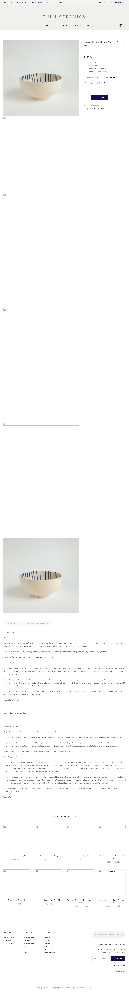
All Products (96, 109)
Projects (76, 25)
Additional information (36, 623)
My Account (103, 2)
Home (34, 25)
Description (14, 623)
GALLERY (46, 25)
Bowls (103, 109)
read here (112, 77)
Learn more (58, 2)
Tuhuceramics (65, 988)
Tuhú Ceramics (64, 16)
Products (27, 941)
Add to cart (99, 98)
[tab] (13, 623)
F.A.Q (5, 947)
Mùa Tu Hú (28, 953)
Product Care (49, 953)
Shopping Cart (118, 2)
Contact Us (8, 944)
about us (91, 25)
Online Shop (61, 25)
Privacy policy (49, 938)
